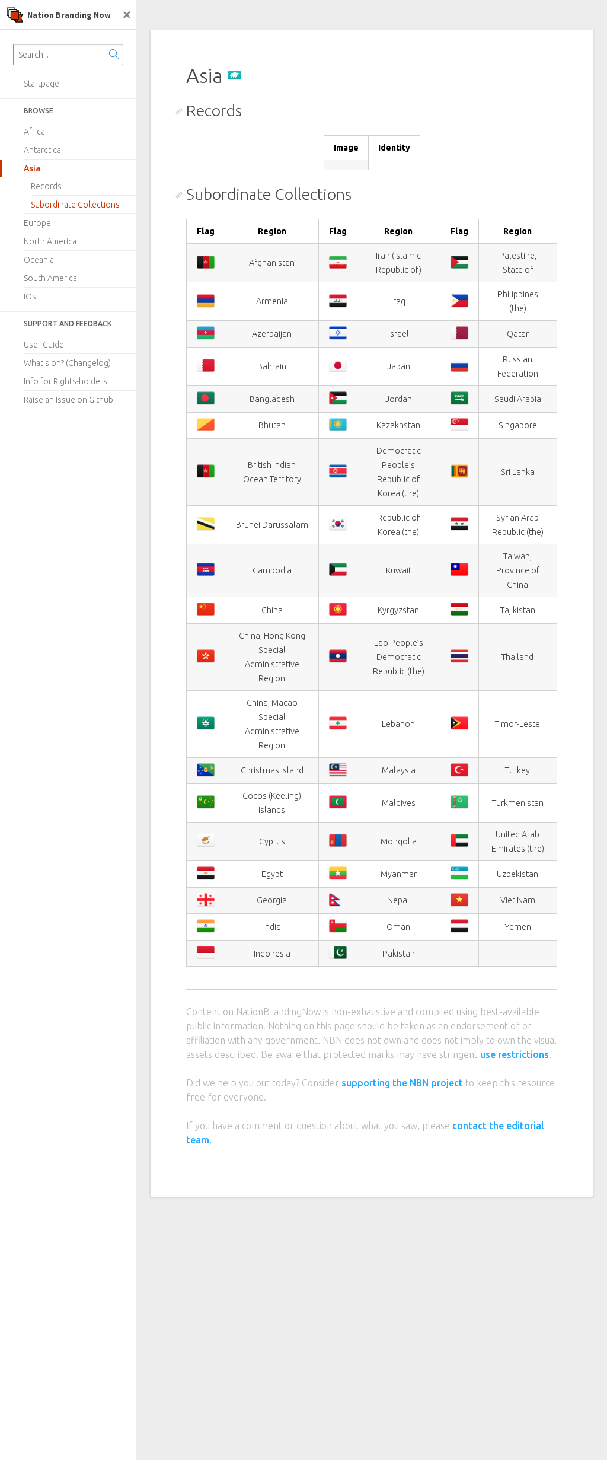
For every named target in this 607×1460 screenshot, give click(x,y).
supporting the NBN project (402, 1083)
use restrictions (514, 1054)
